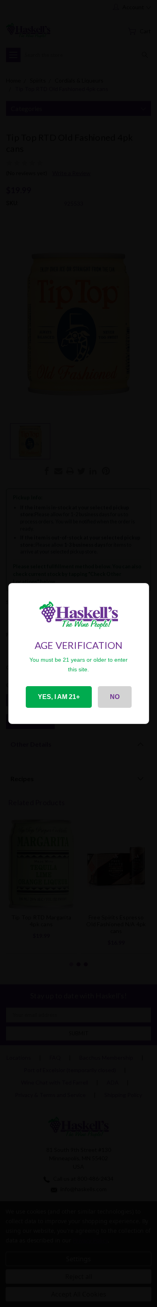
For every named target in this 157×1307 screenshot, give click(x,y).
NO (115, 696)
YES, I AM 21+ (59, 696)
